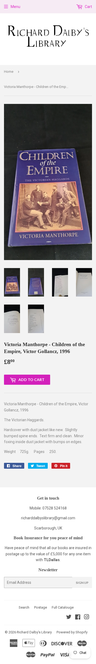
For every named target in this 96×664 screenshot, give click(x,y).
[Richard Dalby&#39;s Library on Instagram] (86, 618)
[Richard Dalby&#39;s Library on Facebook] (78, 618)
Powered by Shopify (72, 632)
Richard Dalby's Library (34, 632)
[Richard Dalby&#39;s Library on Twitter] (68, 618)
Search (24, 607)
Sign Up (82, 583)
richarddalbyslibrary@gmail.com (48, 518)
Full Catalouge (63, 607)
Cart (88, 7)
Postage (40, 607)
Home (8, 72)
